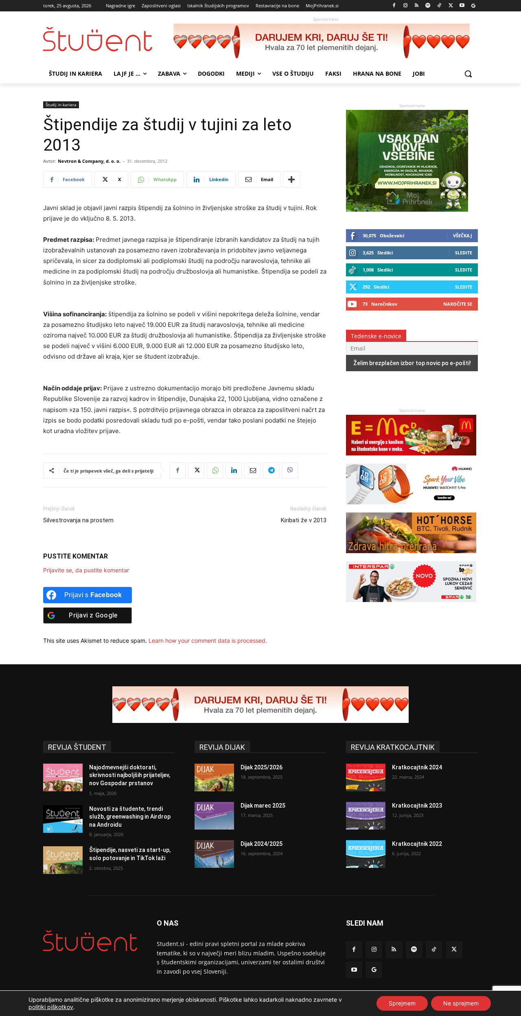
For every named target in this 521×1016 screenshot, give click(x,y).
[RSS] (416, 6)
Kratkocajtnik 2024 (417, 767)
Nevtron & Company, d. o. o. (89, 161)
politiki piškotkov (50, 1006)
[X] (450, 6)
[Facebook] (394, 6)
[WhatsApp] (215, 470)
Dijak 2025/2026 (261, 767)
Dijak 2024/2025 (261, 844)
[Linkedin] (233, 470)
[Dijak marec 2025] (214, 816)
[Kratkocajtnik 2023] (365, 816)
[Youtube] (461, 6)
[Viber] (290, 470)
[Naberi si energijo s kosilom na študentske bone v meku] (411, 459)
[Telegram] (271, 470)
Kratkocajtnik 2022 (417, 844)
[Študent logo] (108, 39)
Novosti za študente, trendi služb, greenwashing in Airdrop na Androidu (130, 817)
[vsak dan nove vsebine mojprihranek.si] (407, 209)
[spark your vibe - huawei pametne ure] (411, 508)
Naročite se (457, 304)
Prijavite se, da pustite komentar (86, 570)
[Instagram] (405, 6)
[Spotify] (428, 6)
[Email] (252, 470)
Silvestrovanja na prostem (78, 520)
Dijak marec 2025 (263, 805)
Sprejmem (402, 1003)
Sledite (463, 253)
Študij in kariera (61, 104)
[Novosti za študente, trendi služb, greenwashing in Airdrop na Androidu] (63, 819)
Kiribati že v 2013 (303, 520)
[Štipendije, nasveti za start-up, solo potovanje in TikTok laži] (63, 860)
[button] (468, 73)
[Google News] (473, 6)
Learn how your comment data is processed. (208, 640)
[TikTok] (439, 6)
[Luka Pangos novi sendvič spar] (411, 606)
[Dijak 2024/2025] (214, 854)
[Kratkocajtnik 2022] (365, 854)
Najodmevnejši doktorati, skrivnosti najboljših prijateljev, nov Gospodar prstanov (129, 775)
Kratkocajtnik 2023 (417, 805)
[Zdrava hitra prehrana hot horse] (411, 557)
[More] (291, 179)
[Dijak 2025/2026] (214, 777)
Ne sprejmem (461, 1003)
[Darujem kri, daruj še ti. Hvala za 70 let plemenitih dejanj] (325, 42)
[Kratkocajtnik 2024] (365, 777)
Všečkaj (462, 235)
